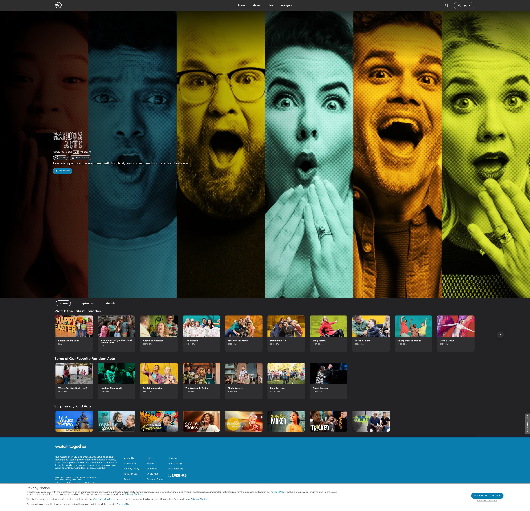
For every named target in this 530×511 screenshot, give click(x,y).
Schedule (152, 469)
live (271, 5)
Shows (150, 464)
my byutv (286, 5)
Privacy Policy (131, 469)
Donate (128, 479)
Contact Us (130, 464)
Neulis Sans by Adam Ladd (70, 480)
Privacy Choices (199, 499)
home (241, 5)
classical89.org (175, 469)
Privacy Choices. (134, 494)
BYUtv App (152, 474)
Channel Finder (155, 479)
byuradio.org (175, 464)
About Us (129, 458)
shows (256, 5)
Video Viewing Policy (104, 499)
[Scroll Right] (500, 334)
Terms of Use (131, 474)
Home (150, 458)
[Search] (446, 5)
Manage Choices (487, 501)
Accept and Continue (487, 496)
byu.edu (172, 458)
